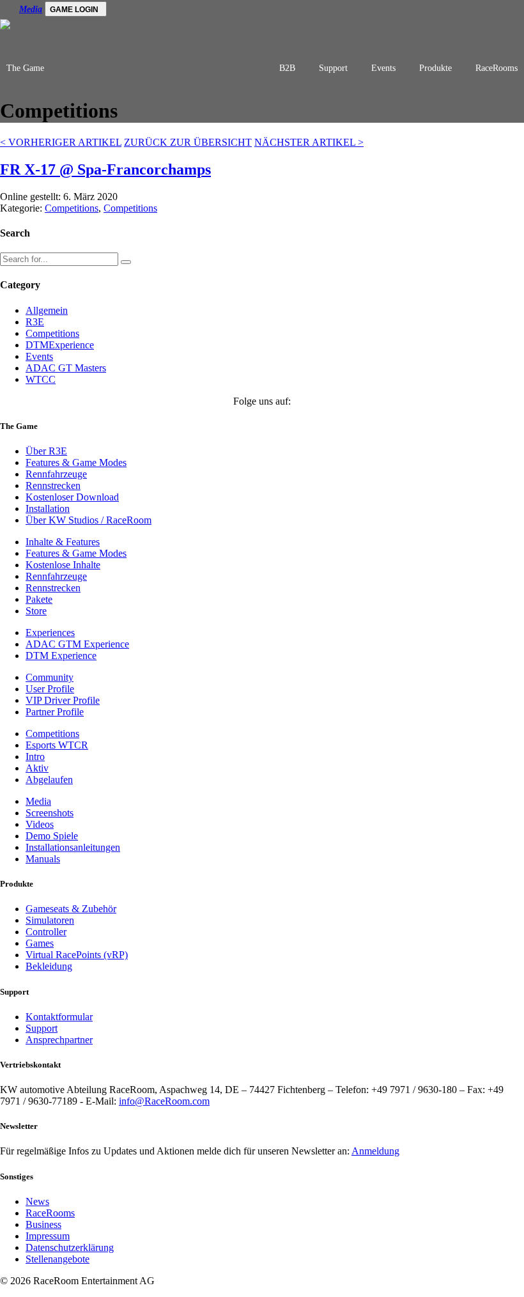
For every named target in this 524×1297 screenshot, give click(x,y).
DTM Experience (61, 655)
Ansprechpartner (59, 1039)
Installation (48, 508)
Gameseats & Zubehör (71, 908)
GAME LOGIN (74, 9)
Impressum (48, 1236)
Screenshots (49, 812)
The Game (25, 68)
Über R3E (46, 451)
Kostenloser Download (72, 497)
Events (383, 68)
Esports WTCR (57, 745)
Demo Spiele (52, 835)
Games (40, 943)
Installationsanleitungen (73, 847)
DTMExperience (60, 344)
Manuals (43, 858)
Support (333, 68)
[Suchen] (126, 262)
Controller (46, 931)
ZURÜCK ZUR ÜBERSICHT (188, 142)
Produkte (435, 68)
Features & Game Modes (76, 462)
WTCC (41, 379)
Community (49, 677)
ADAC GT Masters (66, 367)
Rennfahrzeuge (56, 474)
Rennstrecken (53, 485)
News (37, 1201)
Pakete (39, 599)
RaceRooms (496, 68)
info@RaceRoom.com (164, 1101)
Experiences (50, 632)
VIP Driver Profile (63, 700)
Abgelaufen (49, 779)
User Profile (50, 688)
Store (36, 610)
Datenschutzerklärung (70, 1247)
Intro (35, 756)
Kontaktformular (59, 1016)
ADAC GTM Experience (77, 644)
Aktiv (37, 768)
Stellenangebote (57, 1259)
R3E (35, 321)
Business (43, 1224)
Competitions (71, 208)
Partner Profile (55, 711)
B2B (287, 68)
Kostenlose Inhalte (63, 564)
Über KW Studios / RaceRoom (88, 520)
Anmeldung (375, 1151)
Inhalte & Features (63, 541)
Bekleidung (49, 966)
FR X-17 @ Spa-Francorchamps (105, 169)
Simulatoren (50, 920)
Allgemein (47, 310)
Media (30, 9)
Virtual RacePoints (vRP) (77, 954)
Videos (40, 824)
